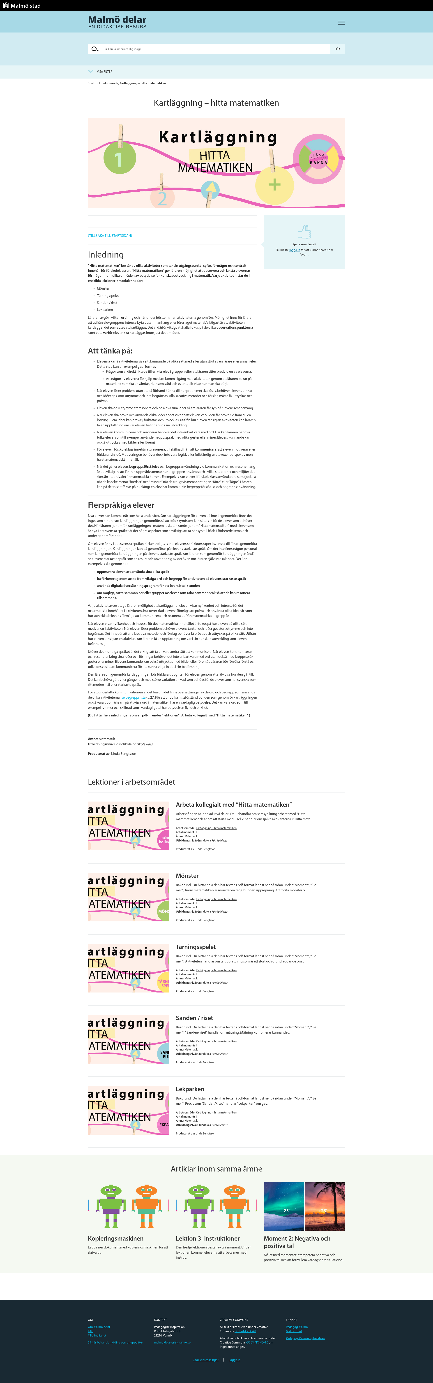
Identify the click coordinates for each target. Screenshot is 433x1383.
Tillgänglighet (97, 1335)
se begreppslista (134, 698)
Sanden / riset (194, 1018)
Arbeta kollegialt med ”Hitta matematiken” (234, 805)
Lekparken (190, 1089)
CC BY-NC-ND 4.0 (257, 1342)
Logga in (234, 1360)
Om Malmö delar (99, 1327)
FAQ (91, 1331)
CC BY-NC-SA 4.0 (245, 1331)
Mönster (187, 876)
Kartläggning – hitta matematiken (216, 828)
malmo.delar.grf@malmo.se (172, 1342)
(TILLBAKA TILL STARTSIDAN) (110, 236)
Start (91, 83)
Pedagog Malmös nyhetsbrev (305, 1338)
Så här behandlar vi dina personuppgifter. (115, 1342)
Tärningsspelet (196, 947)
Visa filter (104, 72)
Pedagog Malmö (297, 1327)
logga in (294, 250)
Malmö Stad (294, 1331)
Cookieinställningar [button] (206, 1360)
